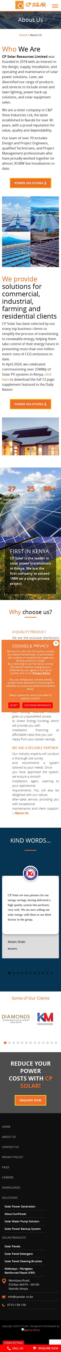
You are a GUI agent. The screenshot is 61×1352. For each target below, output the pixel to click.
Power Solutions (29, 183)
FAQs (5, 1167)
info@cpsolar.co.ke (20, 1297)
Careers (8, 1177)
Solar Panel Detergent (19, 1254)
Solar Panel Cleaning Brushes (23, 1261)
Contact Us (10, 1147)
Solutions (10, 1198)
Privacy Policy (12, 1157)
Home (23, 35)
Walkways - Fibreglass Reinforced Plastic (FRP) (20, 1271)
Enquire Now (30, 1100)
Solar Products (14, 1237)
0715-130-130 (16, 1305)
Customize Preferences (37, 705)
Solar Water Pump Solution (22, 1221)
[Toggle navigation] (53, 6)
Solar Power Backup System (23, 1229)
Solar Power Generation (20, 1206)
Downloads (11, 1187)
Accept (14, 705)
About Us (9, 1137)
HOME (6, 1127)
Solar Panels (12, 1246)
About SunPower (15, 1214)
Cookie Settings (13, 1342)
